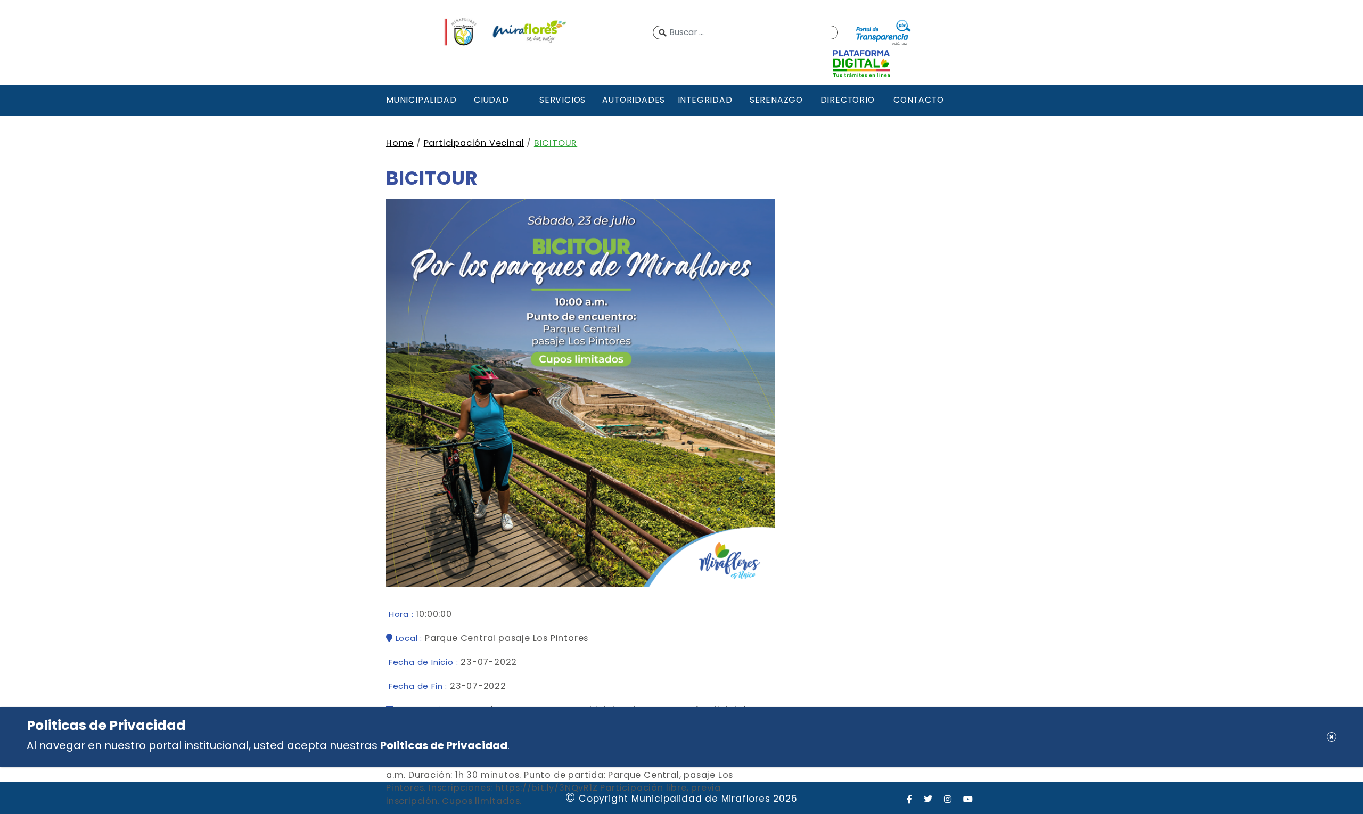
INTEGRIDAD (705, 99)
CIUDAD (491, 99)
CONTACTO (918, 99)
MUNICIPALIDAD (420, 99)
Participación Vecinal (474, 143)
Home (400, 143)
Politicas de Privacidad (443, 745)
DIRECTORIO (847, 99)
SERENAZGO (776, 99)
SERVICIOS (562, 99)
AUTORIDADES (633, 99)
